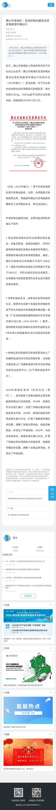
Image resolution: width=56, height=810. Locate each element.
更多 (50, 605)
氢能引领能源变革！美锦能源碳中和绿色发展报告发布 (23, 685)
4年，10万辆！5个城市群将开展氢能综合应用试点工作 (25, 561)
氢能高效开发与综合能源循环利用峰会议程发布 (22, 569)
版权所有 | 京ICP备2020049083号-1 (28, 805)
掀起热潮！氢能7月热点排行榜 (15, 727)
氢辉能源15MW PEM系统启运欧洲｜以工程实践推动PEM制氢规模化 (28, 587)
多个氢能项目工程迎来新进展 (18, 515)
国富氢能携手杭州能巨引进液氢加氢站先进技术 (25, 499)
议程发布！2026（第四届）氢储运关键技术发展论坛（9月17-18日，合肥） (28, 640)
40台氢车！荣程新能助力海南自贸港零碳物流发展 (23, 578)
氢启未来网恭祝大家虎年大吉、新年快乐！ (19, 769)
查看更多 (28, 596)
